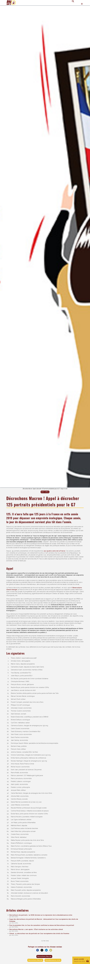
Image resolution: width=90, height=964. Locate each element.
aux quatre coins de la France (54, 551)
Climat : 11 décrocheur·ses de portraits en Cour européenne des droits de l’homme (39, 933)
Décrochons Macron (44, 956)
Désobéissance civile (53, 960)
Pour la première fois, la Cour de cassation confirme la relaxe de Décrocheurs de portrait (41, 925)
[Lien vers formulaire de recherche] (72, 1)
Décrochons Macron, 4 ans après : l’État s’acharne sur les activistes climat (36, 929)
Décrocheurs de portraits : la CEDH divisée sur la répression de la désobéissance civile (40, 915)
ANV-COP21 (45, 492)
